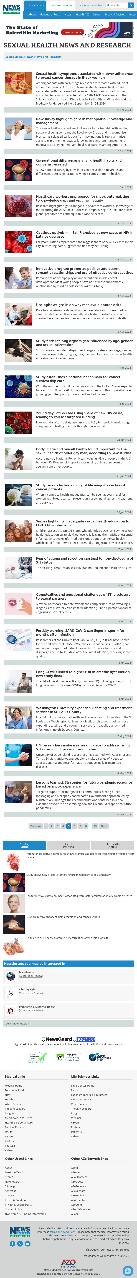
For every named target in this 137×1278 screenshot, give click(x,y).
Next (104, 826)
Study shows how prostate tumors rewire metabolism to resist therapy (68, 874)
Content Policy (13, 1209)
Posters (9, 1141)
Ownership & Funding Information (25, 1214)
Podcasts (10, 1145)
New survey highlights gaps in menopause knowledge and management (84, 121)
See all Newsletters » (16, 1023)
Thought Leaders (15, 1108)
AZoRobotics (78, 1186)
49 (95, 826)
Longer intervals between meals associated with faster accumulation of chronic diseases (79, 896)
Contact (9, 1195)
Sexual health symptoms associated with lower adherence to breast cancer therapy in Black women (84, 75)
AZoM (74, 1167)
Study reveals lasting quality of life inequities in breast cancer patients (80, 487)
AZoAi (74, 1214)
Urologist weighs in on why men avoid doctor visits (78, 305)
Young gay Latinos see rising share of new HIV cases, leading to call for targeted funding (79, 415)
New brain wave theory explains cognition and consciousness (63, 917)
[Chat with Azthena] (128, 1271)
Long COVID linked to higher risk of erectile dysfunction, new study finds (83, 674)
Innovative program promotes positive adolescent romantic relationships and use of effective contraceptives (84, 270)
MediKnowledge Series (18, 1118)
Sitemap (10, 1186)
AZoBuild (76, 1204)
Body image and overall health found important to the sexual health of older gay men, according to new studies (83, 451)
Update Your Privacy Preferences (109, 1249)
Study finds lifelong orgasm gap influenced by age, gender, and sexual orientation (84, 343)
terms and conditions (62, 1232)
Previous (35, 826)
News (8, 1094)
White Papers (13, 1104)
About (8, 1167)
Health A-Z (11, 1099)
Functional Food (14, 1090)
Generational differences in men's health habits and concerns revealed (79, 162)
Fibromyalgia (27, 989)
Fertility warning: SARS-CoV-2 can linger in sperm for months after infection (80, 632)
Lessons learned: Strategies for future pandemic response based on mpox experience (84, 784)
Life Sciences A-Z (81, 1099)
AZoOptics (77, 1181)
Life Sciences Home (61, 5)
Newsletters (12, 1181)
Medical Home (35, 5)
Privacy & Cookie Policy (18, 1204)
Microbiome (26, 972)
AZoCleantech (79, 1177)
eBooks (9, 1136)
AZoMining (77, 1195)
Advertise (10, 1190)
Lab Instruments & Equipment (89, 1094)
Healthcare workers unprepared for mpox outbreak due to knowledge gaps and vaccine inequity (82, 198)
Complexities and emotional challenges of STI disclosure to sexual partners (83, 596)
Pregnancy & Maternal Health (37, 1006)
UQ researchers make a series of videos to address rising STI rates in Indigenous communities (83, 747)
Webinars (77, 1118)
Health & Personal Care (19, 1122)
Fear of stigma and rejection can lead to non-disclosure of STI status (84, 560)
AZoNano (76, 1172)
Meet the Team (14, 1172)
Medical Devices (14, 1127)
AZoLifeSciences (80, 1209)
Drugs (8, 1131)
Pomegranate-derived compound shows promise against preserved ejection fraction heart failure (80, 855)
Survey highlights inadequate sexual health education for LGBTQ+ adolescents (83, 523)
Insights (9, 1113)
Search (9, 1177)
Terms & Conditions (17, 1200)
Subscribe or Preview (31, 975)
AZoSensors (78, 1190)
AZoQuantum (79, 1200)
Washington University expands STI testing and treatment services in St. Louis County (84, 710)
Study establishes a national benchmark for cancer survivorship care (78, 379)
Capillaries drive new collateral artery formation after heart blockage (67, 938)
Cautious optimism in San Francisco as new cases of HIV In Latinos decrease (84, 234)
